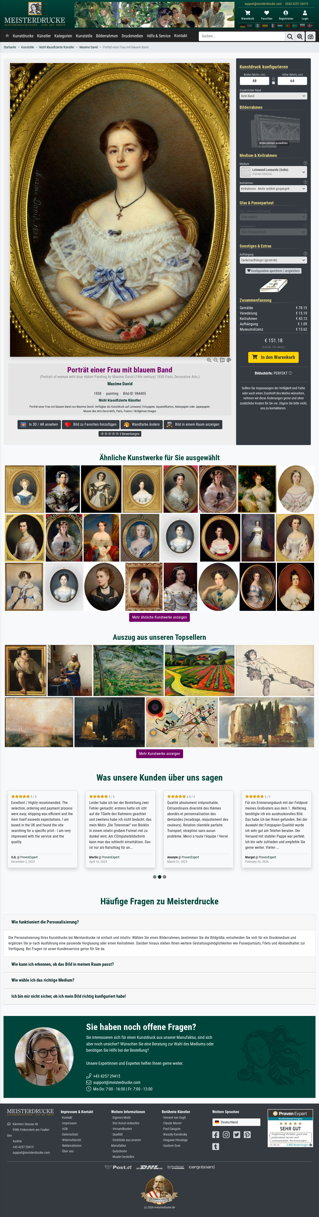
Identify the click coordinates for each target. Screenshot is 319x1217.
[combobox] (273, 95)
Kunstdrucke (23, 36)
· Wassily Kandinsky (174, 1134)
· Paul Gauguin (171, 1129)
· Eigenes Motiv (121, 1118)
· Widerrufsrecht (71, 1140)
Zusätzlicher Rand (250, 90)
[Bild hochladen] (310, 36)
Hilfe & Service (158, 36)
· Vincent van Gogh (174, 1118)
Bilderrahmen (107, 36)
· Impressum (69, 1123)
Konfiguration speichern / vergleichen (275, 271)
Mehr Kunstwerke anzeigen (159, 753)
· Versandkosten (121, 1129)
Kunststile (84, 36)
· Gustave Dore (171, 1146)
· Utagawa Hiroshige (175, 1140)
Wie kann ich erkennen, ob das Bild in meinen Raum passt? (62, 964)
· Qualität (117, 1134)
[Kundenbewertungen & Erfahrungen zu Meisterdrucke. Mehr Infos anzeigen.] (290, 1127)
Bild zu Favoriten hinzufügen (94, 424)
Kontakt (180, 35)
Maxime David (88, 47)
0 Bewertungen (129, 434)
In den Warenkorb (276, 357)
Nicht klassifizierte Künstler (56, 47)
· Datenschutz (69, 1134)
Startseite (10, 47)
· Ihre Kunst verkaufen (125, 1123)
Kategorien (63, 36)
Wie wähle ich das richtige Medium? (42, 980)
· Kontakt (66, 1118)
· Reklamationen (71, 1146)
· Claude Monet (171, 1123)
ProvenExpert (36, 857)
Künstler (44, 36)
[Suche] (290, 36)
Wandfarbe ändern (144, 424)
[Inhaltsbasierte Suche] (300, 36)
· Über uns (67, 1151)
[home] (7, 36)
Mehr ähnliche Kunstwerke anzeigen (159, 617)
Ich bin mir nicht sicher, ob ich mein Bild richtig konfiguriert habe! (68, 996)
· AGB (64, 1129)
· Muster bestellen (122, 1157)
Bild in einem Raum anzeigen (195, 424)
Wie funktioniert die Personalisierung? (45, 922)
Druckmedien (132, 36)
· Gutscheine (119, 1151)
